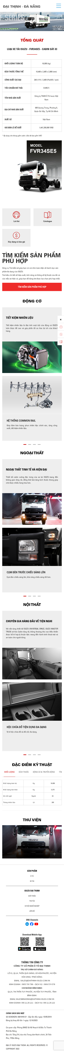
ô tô (32, 876)
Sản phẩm (32, 871)
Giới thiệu (32, 896)
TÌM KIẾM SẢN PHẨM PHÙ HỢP (32, 286)
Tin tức (32, 901)
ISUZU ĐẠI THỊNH (32, 890)
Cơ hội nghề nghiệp (32, 906)
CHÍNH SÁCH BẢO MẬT (15, 1013)
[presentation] (3, 18)
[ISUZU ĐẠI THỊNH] (21, 6)
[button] (24, 444)
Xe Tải (32, 881)
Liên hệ (32, 911)
